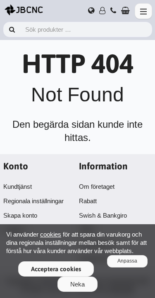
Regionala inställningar (33, 200)
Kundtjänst (17, 186)
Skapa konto (20, 215)
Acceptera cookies (56, 268)
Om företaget (96, 186)
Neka (77, 284)
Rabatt (88, 200)
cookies (50, 234)
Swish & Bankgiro (103, 215)
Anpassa (127, 261)
